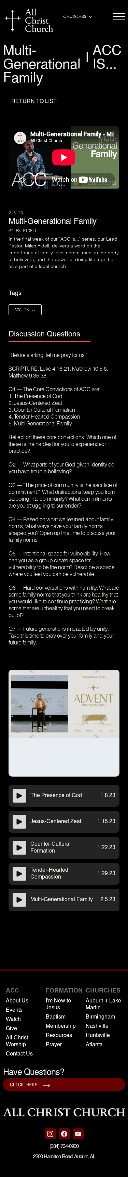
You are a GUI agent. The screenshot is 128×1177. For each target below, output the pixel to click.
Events (14, 1010)
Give (11, 1029)
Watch (13, 1019)
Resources (59, 1035)
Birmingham (100, 1017)
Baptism (56, 1017)
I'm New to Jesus (58, 1004)
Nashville (97, 1026)
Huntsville (98, 1035)
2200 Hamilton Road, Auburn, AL (64, 1156)
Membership (61, 1026)
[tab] (49, 335)
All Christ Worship (17, 1041)
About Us (17, 1001)
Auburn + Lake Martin (103, 1004)
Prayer (54, 1045)
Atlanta (94, 1045)
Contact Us (19, 1054)
